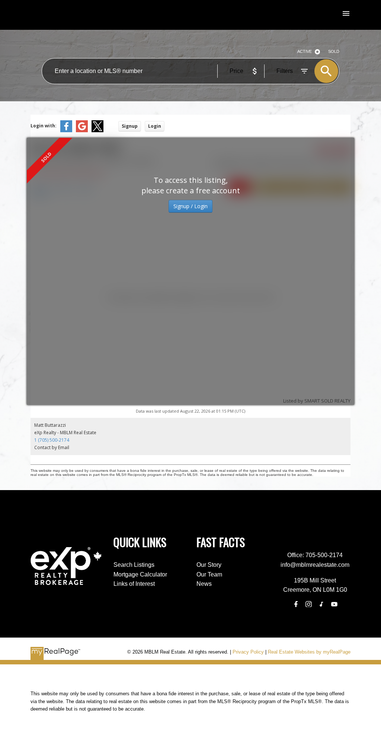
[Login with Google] (82, 130)
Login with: (44, 126)
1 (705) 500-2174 (51, 440)
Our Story (208, 565)
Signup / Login (190, 206)
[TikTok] (321, 604)
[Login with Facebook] (66, 130)
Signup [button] (130, 126)
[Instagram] (308, 604)
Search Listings (133, 565)
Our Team (209, 574)
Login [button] (154, 126)
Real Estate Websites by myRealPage (309, 652)
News (204, 584)
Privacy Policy (248, 652)
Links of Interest (134, 584)
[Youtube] (334, 604)
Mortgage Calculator (140, 574)
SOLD (333, 51)
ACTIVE (304, 51)
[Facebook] (296, 604)
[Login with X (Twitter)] (97, 130)
